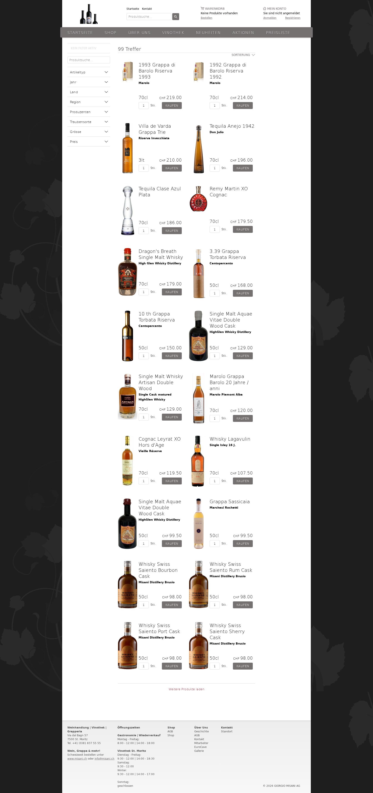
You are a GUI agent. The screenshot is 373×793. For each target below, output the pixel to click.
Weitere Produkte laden (186, 689)
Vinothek (173, 32)
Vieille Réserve (150, 451)
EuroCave (200, 747)
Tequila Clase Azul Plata (160, 191)
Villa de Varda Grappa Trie (155, 129)
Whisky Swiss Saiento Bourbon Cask (158, 570)
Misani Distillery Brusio (157, 582)
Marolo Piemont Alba (226, 394)
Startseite (132, 9)
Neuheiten (208, 32)
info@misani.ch (104, 759)
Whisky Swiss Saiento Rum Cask (231, 567)
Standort (226, 731)
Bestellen (206, 18)
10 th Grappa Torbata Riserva (157, 316)
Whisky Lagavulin (230, 438)
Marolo (144, 83)
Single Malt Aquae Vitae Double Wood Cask (231, 319)
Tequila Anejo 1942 (232, 126)
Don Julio (217, 132)
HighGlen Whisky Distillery (230, 332)
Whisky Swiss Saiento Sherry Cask (227, 631)
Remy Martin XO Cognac (229, 191)
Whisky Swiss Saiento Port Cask (159, 628)
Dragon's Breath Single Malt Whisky (161, 254)
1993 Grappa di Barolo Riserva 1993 (157, 70)
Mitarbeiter (201, 743)
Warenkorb (215, 8)
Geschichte (201, 731)
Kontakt (147, 9)
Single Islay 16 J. (223, 445)
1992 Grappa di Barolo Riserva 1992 (228, 70)
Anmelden (270, 18)
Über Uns (139, 32)
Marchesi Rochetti (224, 507)
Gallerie (199, 751)
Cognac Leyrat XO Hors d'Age (160, 441)
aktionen (243, 32)
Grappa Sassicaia (230, 501)
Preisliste (278, 32)
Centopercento (221, 263)
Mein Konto (276, 8)
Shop (110, 32)
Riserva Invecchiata (154, 138)
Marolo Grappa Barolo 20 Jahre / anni (229, 382)
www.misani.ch (77, 759)
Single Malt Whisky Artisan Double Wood (161, 382)
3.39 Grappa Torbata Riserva (228, 254)
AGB (170, 731)
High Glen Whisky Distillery (160, 263)
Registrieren (292, 18)
